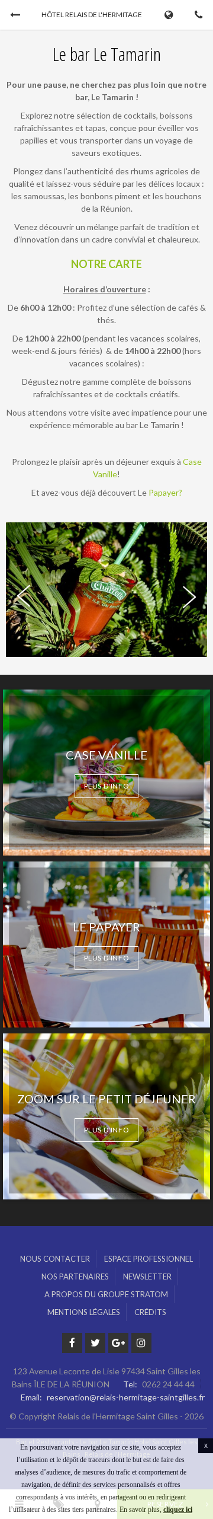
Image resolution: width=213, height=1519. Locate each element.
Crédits (150, 1312)
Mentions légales (83, 1312)
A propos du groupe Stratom (106, 1294)
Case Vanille (106, 755)
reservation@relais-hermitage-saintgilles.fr (126, 1397)
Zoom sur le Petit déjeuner (106, 1099)
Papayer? (165, 492)
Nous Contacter (55, 1258)
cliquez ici (177, 1509)
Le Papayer (106, 927)
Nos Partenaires (75, 1276)
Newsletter (147, 1276)
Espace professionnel (148, 1258)
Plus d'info (107, 785)
